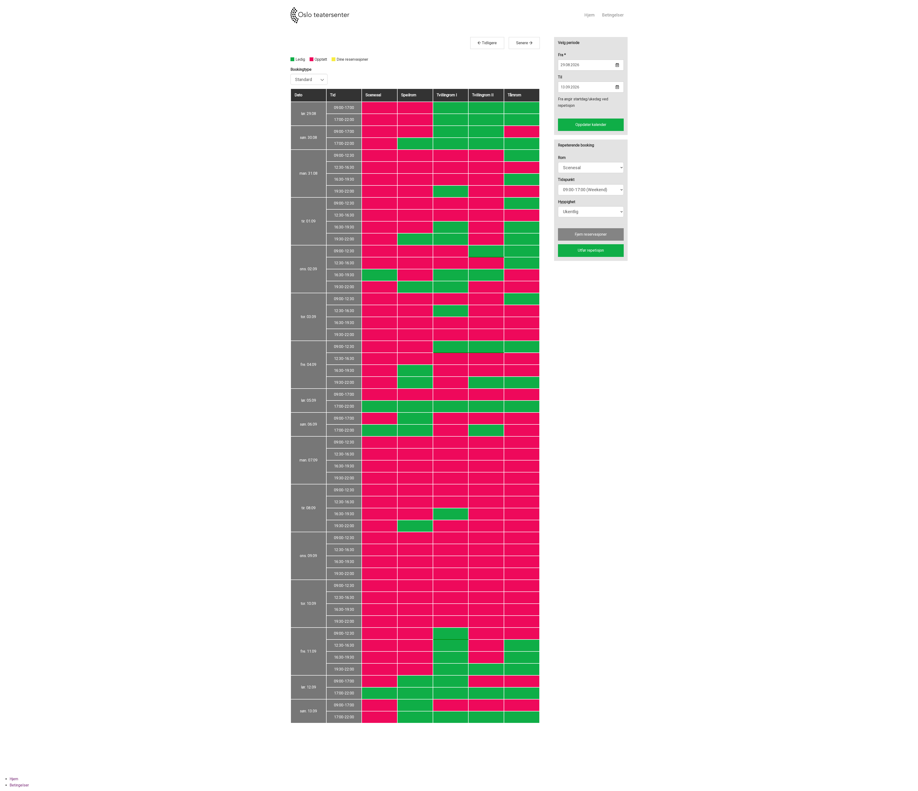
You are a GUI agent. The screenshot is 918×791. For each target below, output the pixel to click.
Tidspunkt (566, 179)
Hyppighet (566, 202)
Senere (522, 43)
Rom (562, 157)
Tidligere (489, 43)
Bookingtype (300, 69)
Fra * (562, 55)
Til (560, 77)
